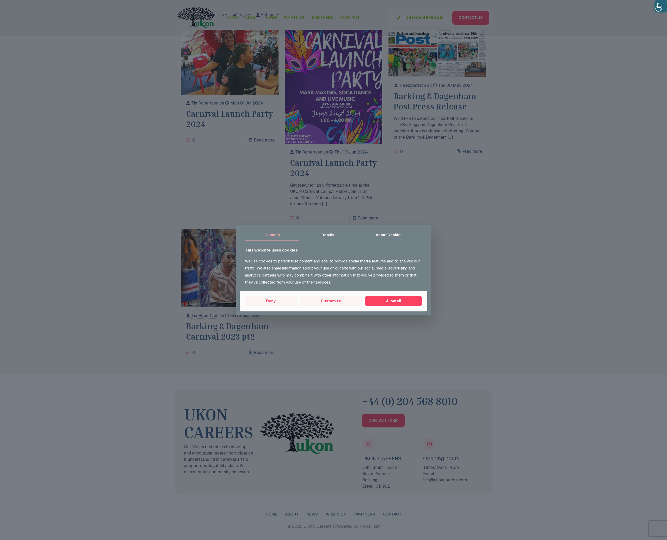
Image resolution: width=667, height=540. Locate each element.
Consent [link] (272, 234)
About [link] (389, 234)
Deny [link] (271, 301)
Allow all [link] (393, 301)
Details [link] (328, 234)
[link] (660, 6)
